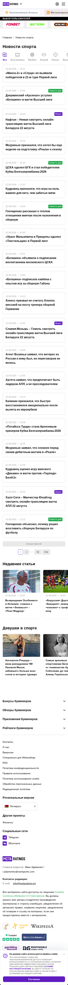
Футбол (32, 60)
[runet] (6, 926)
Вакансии (8, 752)
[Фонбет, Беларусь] (13, 24)
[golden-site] (20, 926)
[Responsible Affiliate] (34, 949)
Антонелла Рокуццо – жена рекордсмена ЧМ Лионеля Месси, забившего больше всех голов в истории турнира (21, 667)
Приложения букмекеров (20, 719)
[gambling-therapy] (11, 948)
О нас (6, 747)
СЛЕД (46, 552)
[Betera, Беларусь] (37, 24)
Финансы (8, 822)
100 (38, 552)
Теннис (55, 60)
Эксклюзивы (17, 60)
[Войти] (57, 4)
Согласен (34, 979)
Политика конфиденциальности (21, 768)
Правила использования (17, 773)
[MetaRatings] (14, 858)
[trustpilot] (11, 937)
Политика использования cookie (21, 778)
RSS (5, 762)
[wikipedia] (42, 926)
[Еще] (63, 4)
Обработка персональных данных (22, 783)
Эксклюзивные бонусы (23, 12)
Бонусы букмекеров (17, 701)
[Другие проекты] (12, 4)
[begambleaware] (34, 937)
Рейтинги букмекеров (18, 728)
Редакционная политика (16, 789)
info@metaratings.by (24, 883)
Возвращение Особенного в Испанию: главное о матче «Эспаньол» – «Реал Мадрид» (21, 605)
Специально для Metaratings (19, 757)
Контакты (8, 741)
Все (5, 60)
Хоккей (44, 60)
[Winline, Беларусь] (61, 24)
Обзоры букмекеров (17, 710)
